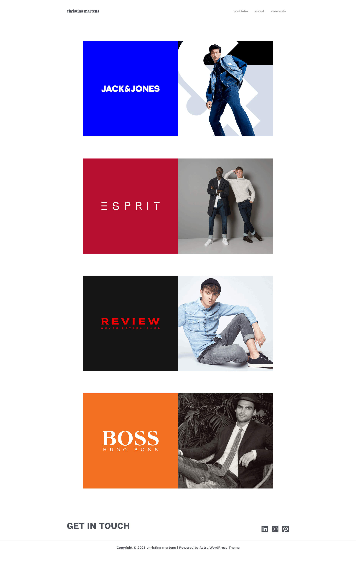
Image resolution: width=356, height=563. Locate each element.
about (259, 11)
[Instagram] (275, 529)
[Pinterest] (285, 529)
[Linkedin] (264, 529)
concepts (278, 11)
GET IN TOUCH (98, 525)
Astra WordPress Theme (220, 547)
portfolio (241, 11)
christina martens (83, 11)
